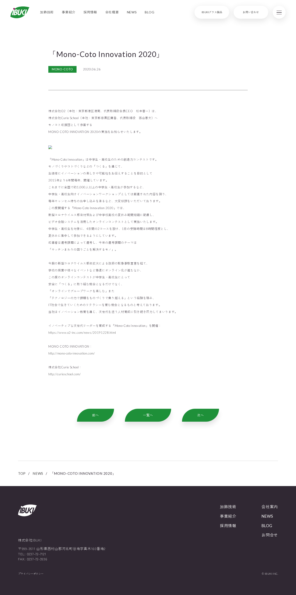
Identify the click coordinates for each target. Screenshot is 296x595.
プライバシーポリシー (30, 573)
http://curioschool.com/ (64, 374)
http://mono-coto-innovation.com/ (71, 353)
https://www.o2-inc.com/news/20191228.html (82, 332)
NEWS (38, 473)
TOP (22, 473)
